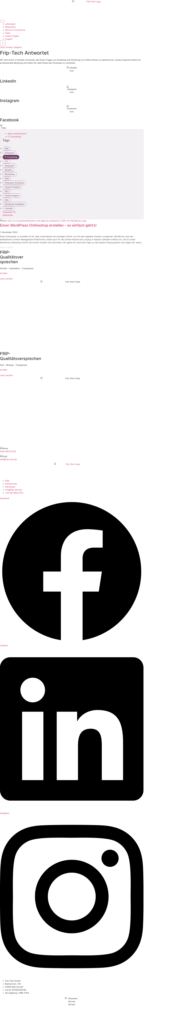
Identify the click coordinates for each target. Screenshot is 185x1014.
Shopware (9, 165)
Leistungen (10, 24)
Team (7, 33)
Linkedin (8, 81)
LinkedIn (9, 208)
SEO (7, 191)
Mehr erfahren (6, 247)
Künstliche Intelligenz (15, 204)
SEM (7, 178)
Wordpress (10, 174)
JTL (6, 161)
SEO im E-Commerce (15, 30)
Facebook (9, 119)
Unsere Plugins (12, 36)
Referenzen (10, 27)
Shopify (8, 170)
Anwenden (9, 212)
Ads (6, 200)
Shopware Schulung (14, 182)
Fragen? (9, 39)
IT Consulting (11, 157)
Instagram (9, 100)
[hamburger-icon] (2, 21)
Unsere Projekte (12, 187)
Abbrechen (8, 215)
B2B (6, 148)
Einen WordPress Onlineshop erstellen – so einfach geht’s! (48, 225)
